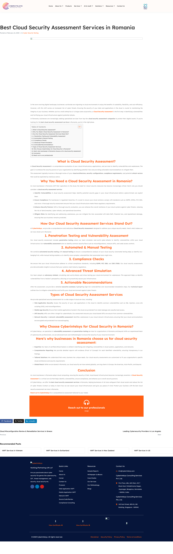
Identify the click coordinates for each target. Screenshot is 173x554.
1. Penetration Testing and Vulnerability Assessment (49, 136)
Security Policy (106, 537)
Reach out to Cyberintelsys (40, 393)
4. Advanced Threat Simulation (42, 142)
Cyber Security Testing (30, 33)
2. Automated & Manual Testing (43, 138)
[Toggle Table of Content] (78, 126)
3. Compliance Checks (39, 140)
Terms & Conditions (134, 537)
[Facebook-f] (32, 487)
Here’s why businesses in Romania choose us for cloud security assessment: (57, 151)
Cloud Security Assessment (103, 112)
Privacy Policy (119, 537)
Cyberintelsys (37, 228)
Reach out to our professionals (43, 155)
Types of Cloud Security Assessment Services (47, 147)
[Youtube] (42, 487)
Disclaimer (95, 537)
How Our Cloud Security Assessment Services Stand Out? (51, 134)
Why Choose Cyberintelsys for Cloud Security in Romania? (52, 149)
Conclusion (37, 153)
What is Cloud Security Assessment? (44, 129)
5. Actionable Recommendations (43, 144)
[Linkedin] (37, 487)
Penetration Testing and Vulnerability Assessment (88, 236)
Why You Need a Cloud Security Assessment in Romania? (51, 132)
